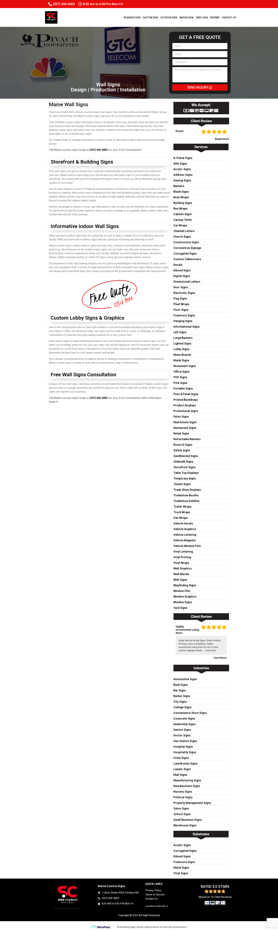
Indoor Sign (186, 17)
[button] (156, 906)
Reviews (215, 17)
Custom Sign (150, 17)
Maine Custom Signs (111, 886)
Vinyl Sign (202, 17)
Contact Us (229, 17)
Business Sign (132, 17)
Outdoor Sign (168, 17)
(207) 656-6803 (99, 149)
